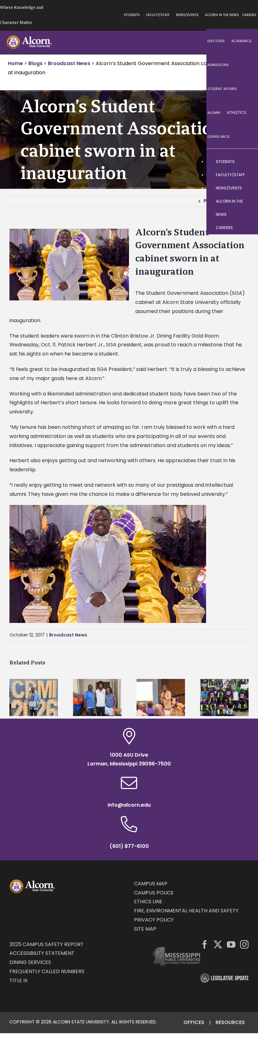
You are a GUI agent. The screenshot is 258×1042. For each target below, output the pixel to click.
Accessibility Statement (42, 953)
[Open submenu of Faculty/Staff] (247, 175)
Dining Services (30, 962)
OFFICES (193, 1022)
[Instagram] (244, 944)
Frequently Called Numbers (46, 971)
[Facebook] (204, 944)
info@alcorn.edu (129, 805)
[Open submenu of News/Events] (247, 188)
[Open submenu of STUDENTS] (247, 161)
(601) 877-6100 (129, 846)
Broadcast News (68, 635)
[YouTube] (231, 944)
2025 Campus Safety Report (46, 944)
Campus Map (150, 883)
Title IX (18, 980)
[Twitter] (218, 944)
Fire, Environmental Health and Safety (186, 910)
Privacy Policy (154, 919)
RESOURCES (230, 1022)
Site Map (145, 929)
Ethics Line (148, 901)
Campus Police (154, 892)
